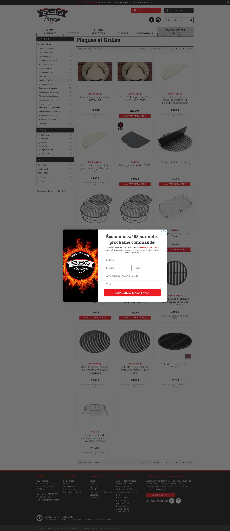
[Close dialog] (163, 233)
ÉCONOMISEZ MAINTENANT (132, 292)
